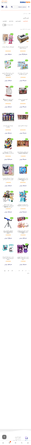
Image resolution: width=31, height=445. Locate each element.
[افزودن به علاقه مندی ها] (19, 53)
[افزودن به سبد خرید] (27, 53)
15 (4, 271)
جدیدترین (25, 21)
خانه (29, 13)
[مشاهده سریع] (24, 53)
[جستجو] (12, 7)
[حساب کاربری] (3, 443)
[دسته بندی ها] (15, 443)
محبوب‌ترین (18, 21)
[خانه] (28, 443)
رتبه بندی (11, 21)
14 (8, 271)
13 (12, 271)
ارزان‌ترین (5, 21)
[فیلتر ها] (4, 437)
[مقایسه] (21, 53)
